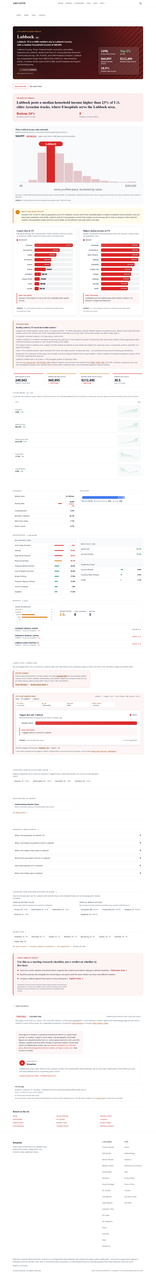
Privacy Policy (129, 1178)
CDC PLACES (41, 362)
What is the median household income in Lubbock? (78, 843)
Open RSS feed (22, 684)
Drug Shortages (108, 1184)
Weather (69, 3)
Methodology (112, 751)
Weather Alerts (106, 1116)
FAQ (126, 1172)
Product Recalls (62, 1116)
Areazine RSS (62, 676)
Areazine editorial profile (28, 1076)
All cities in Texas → (20, 946)
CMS (48, 362)
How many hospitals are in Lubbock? (78, 866)
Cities (88, 3)
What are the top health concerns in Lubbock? (78, 858)
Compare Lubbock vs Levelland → (42, 946)
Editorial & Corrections (133, 1166)
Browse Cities (62, 1123)
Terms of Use (100, 1098)
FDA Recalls (106, 1153)
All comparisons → (64, 946)
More (102, 3)
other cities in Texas (100, 1023)
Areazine (33, 70)
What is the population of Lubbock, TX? (78, 835)
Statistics (127, 1159)
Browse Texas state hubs (99, 751)
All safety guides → (20, 812)
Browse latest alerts (39, 684)
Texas (34, 15)
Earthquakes (79, 3)
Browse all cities (79, 946)
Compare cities (108, 1209)
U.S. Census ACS (29, 362)
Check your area (119, 970)
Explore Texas (76, 978)
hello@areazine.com (48, 1076)
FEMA (93, 362)
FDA (102, 362)
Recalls (60, 3)
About (126, 1147)
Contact (127, 1190)
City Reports (106, 1197)
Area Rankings (18, 1126)
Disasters (103, 1119)
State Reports (107, 1203)
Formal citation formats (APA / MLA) (27, 1095)
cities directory (77, 1023)
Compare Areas (62, 1126)
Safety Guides (18, 1123)
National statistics (107, 1126)
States (95, 3)
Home (19, 15)
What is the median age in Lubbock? (78, 873)
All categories (107, 1221)
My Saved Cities (130, 1197)
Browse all (106, 1246)
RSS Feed (127, 1203)
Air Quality (61, 1119)
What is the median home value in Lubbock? (78, 850)
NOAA (98, 362)
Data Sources (22, 1006)
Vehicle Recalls (108, 1159)
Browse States (105, 1123)
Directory (105, 1234)
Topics (104, 1227)
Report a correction (20, 1266)
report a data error (65, 1048)
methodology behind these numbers (41, 1048)
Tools (104, 1240)
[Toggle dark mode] (140, 3)
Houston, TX (44, 748)
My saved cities (36, 86)
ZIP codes (106, 1215)
